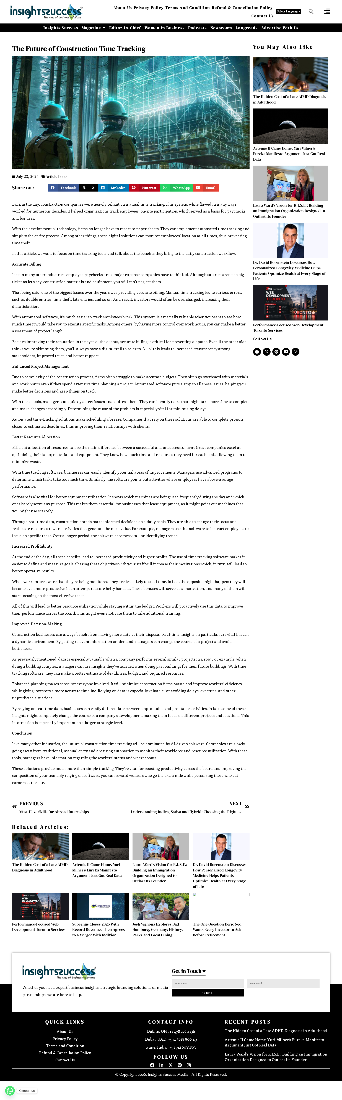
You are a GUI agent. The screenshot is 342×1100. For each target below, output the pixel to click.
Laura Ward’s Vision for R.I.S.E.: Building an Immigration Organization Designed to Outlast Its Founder (160, 873)
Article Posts (57, 176)
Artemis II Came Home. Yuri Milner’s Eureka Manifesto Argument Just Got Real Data (97, 870)
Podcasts (197, 27)
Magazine (91, 27)
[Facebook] (257, 352)
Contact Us (263, 15)
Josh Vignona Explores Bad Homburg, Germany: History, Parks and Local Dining (158, 929)
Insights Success (60, 27)
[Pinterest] (276, 352)
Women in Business (165, 27)
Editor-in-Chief (125, 27)
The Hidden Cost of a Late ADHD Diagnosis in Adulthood (40, 867)
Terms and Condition (187, 7)
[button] (310, 11)
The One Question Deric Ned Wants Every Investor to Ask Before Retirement (217, 929)
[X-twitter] (267, 352)
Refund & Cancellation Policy (242, 7)
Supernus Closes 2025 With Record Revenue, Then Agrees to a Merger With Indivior (98, 929)
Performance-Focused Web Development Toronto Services (39, 926)
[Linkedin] (286, 352)
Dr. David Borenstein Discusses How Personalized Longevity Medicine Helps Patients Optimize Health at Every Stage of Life (220, 875)
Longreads (247, 27)
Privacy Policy (149, 7)
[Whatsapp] (10, 1091)
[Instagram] (295, 352)
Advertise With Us (280, 27)
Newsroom (221, 27)
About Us (122, 7)
